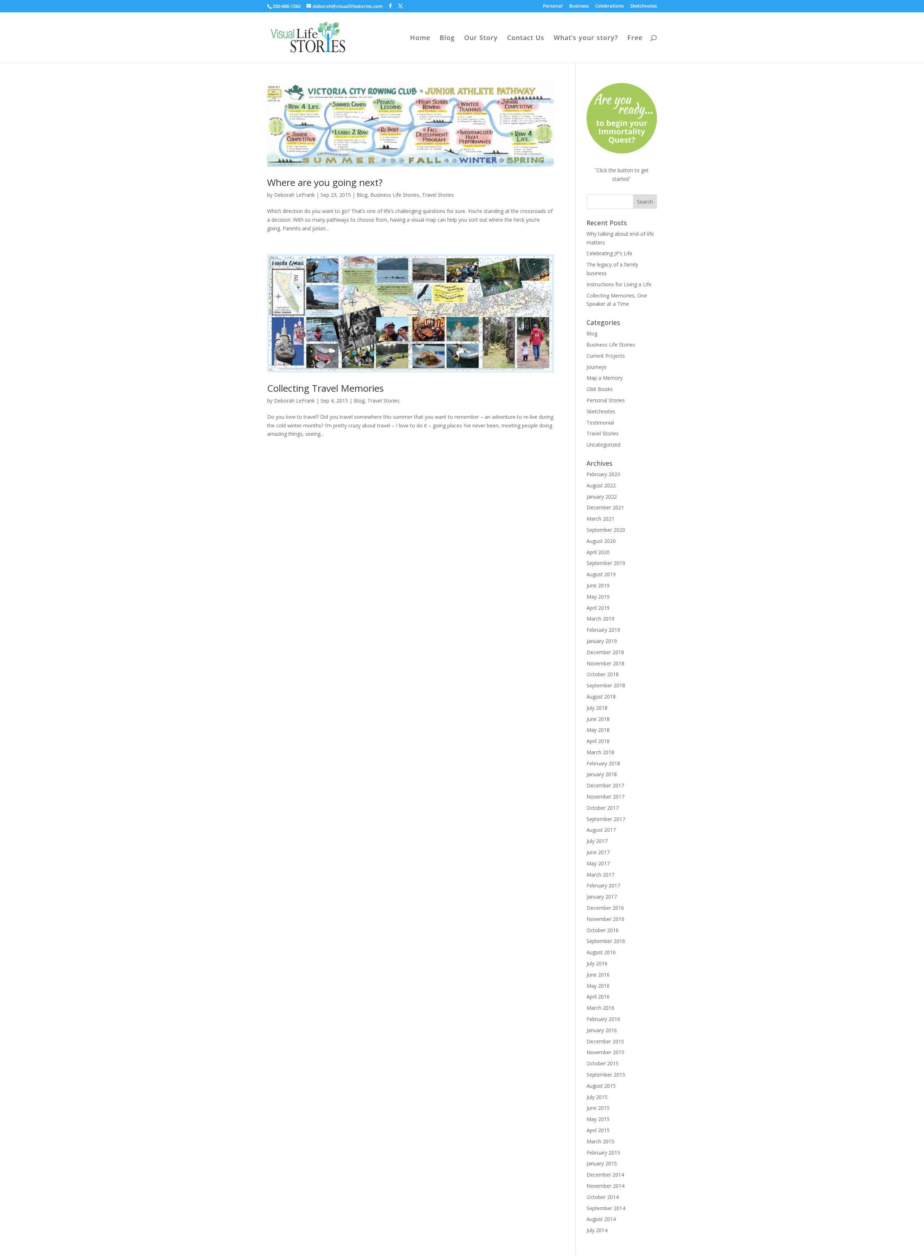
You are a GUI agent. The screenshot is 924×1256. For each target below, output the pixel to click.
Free (634, 38)
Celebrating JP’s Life (609, 253)
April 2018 (598, 741)
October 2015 (603, 1063)
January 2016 (602, 1030)
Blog (447, 38)
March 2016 (600, 1007)
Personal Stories (606, 400)
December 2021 (605, 507)
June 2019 (598, 585)
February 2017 (603, 885)
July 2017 (597, 841)
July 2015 (597, 1097)
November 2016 (605, 919)
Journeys (597, 367)
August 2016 (601, 952)
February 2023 (603, 474)
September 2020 (606, 529)
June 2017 (598, 852)
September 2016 (606, 941)
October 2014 (603, 1197)
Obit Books (600, 389)
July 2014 (597, 1230)
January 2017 (602, 896)
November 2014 (605, 1185)
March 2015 (600, 1141)
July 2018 (597, 707)
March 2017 (600, 874)
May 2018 (598, 729)
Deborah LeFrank (294, 194)
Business (579, 6)
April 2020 (598, 552)
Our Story (481, 38)
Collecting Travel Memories (325, 388)
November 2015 (605, 1052)
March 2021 (600, 518)
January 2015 (602, 1163)
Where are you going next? (325, 182)
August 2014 (601, 1219)
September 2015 (606, 1074)
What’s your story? (586, 38)
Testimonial (600, 422)
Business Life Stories (394, 194)
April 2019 (598, 607)
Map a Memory (605, 377)
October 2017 (603, 807)
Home (420, 38)
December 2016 (605, 907)
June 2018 (598, 719)
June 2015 (598, 1107)
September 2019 (606, 563)
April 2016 (598, 996)
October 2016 (603, 930)
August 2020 (601, 541)
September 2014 (606, 1208)
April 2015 (598, 1130)
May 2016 (598, 985)
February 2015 (603, 1152)
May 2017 (598, 863)
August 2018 (601, 696)
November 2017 (605, 796)
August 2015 (601, 1085)
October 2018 (603, 674)
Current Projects (606, 355)
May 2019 (598, 596)
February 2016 (603, 1019)
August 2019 (601, 574)
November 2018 (605, 663)
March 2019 (600, 618)
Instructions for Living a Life (619, 284)
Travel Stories (438, 194)
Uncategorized (603, 444)
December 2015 (605, 1041)
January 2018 (602, 774)
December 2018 (605, 652)
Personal (553, 6)
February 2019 (603, 629)
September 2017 (606, 819)
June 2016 (598, 974)
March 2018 (600, 752)
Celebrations (609, 6)
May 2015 (598, 1119)
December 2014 (605, 1174)
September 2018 (606, 685)
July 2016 (597, 963)
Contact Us (525, 38)
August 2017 (601, 829)
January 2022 (602, 496)
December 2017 (605, 785)
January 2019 (602, 641)
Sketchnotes (643, 6)
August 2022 (601, 485)
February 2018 (603, 763)
